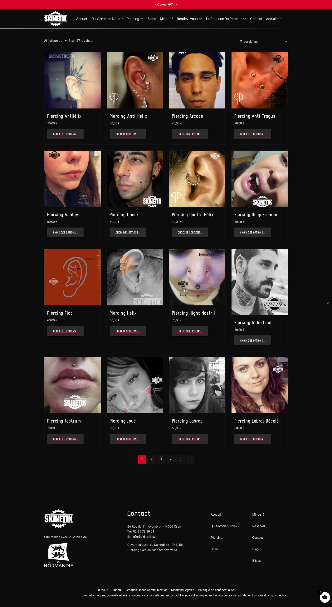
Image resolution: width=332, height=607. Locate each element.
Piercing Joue (123, 421)
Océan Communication (153, 590)
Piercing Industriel (253, 322)
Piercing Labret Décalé (256, 421)
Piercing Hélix (123, 313)
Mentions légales (182, 590)
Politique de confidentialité (216, 590)
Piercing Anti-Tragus (255, 116)
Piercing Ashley (62, 214)
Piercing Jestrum (64, 421)
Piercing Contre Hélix (193, 214)
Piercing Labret (187, 421)
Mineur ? (166, 19)
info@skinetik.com (145, 537)
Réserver (258, 526)
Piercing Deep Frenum (255, 214)
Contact (256, 19)
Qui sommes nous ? (107, 19)
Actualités (273, 19)
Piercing (133, 19)
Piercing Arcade (187, 116)
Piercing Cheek (124, 214)
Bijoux (256, 561)
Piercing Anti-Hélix (128, 116)
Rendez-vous (187, 19)
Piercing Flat (59, 313)
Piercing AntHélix (64, 116)
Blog (255, 549)
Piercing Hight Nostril (193, 313)
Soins (152, 19)
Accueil (82, 19)
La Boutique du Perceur (224, 19)
